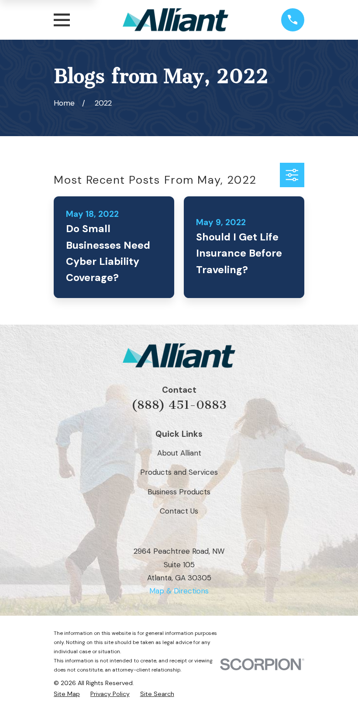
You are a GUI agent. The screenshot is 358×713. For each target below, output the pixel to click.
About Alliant (179, 453)
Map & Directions (179, 591)
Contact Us (179, 511)
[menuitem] (67, 694)
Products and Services (179, 472)
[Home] (175, 19)
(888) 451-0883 (179, 405)
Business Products (179, 492)
